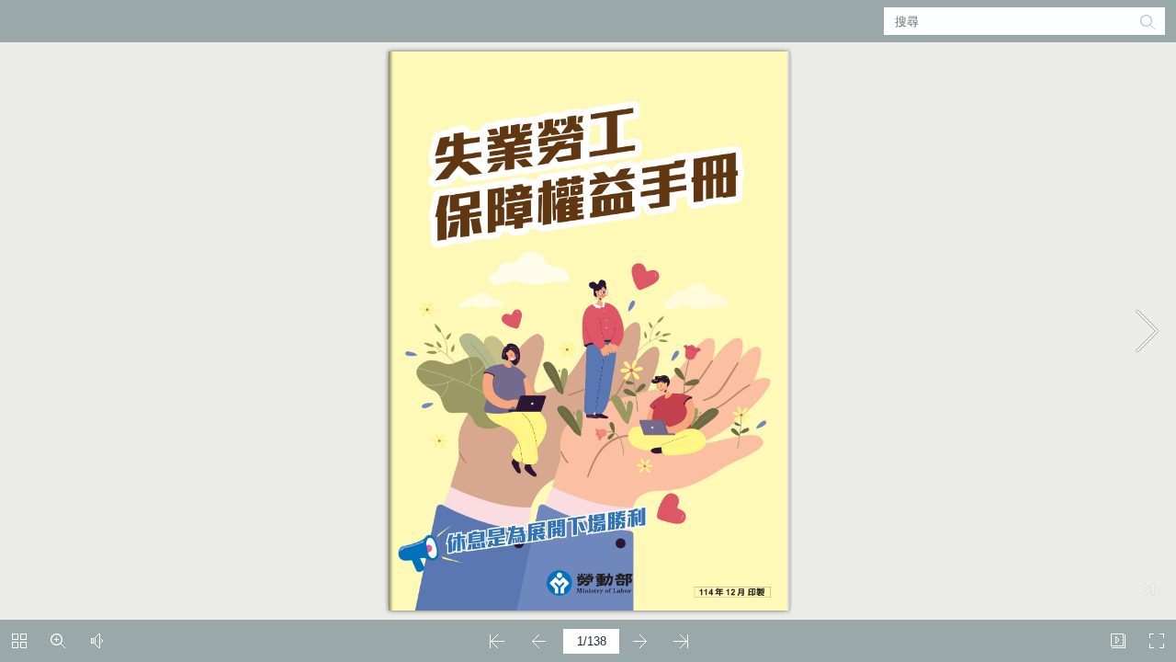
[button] (1146, 21)
